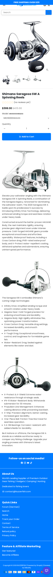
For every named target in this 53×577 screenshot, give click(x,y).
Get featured (8, 550)
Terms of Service (10, 527)
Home (5, 515)
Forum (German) (11, 506)
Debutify (28, 568)
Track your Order (11, 519)
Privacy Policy (9, 535)
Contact (6, 523)
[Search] (49, 12)
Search (5, 511)
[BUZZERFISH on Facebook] (22, 462)
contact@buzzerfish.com (16, 491)
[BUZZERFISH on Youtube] (28, 462)
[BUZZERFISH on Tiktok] (31, 462)
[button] (16, 103)
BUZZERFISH (21, 565)
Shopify (39, 565)
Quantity (6, 124)
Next (48, 46)
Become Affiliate (10, 554)
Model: (12, 113)
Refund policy (9, 531)
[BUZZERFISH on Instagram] (25, 462)
